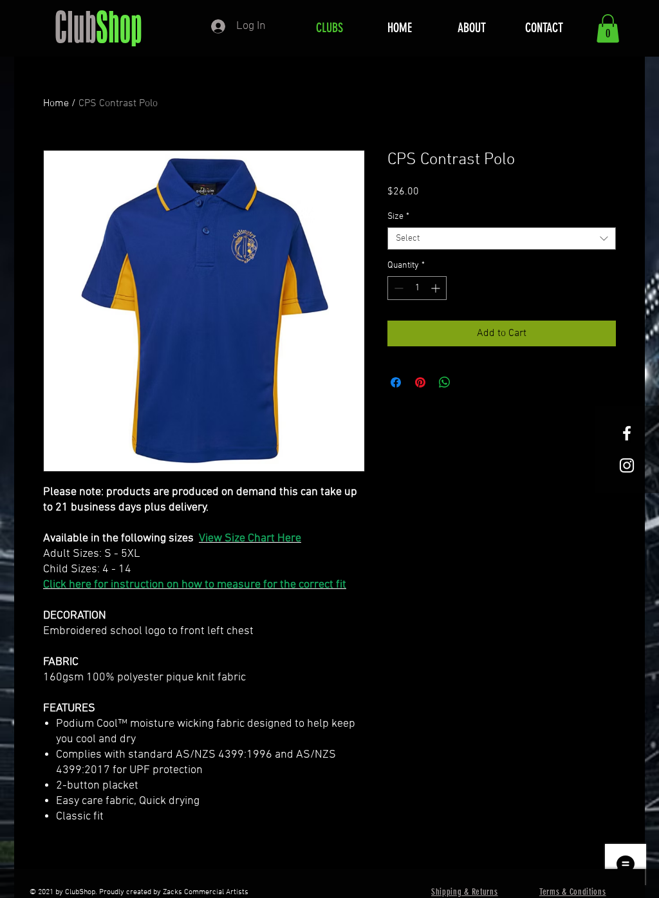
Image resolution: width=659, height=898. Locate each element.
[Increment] (437, 288)
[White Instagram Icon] (626, 465)
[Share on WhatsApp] (444, 382)
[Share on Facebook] (396, 382)
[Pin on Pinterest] (420, 382)
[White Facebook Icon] (626, 433)
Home (56, 103)
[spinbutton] (417, 288)
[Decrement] (397, 288)
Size (398, 216)
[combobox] (501, 238)
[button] (608, 28)
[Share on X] (469, 382)
